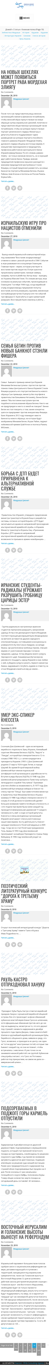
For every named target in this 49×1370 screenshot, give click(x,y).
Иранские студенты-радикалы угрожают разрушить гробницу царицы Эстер (21, 592)
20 (25, 1350)
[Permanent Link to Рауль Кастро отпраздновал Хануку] (24, 974)
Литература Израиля (12, 36)
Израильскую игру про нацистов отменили (23, 225)
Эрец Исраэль (24, 39)
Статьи (16, 29)
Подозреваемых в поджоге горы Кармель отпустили (24, 1113)
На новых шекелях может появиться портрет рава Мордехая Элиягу (24, 79)
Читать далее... (7, 181)
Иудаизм (35, 32)
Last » (38, 1351)
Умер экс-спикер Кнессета (17, 717)
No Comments (7, 92)
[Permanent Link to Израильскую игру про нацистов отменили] (24, 217)
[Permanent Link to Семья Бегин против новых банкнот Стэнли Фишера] (24, 340)
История (25, 32)
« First (16, 1346)
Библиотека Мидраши (11, 32)
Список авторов (39, 36)
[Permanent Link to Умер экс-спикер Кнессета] (24, 709)
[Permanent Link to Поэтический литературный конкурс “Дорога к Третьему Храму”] (24, 880)
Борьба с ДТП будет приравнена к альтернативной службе (20, 481)
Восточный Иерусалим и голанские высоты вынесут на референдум (25, 1231)
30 (30, 1350)
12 (43, 1345)
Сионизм (26, 36)
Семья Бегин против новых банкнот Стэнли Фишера (24, 350)
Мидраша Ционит (21, 99)
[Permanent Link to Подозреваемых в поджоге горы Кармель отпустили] (24, 1103)
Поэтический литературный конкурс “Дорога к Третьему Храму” (24, 893)
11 (39, 1345)
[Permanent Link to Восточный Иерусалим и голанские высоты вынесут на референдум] (24, 1221)
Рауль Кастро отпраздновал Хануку (23, 982)
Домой (8, 29)
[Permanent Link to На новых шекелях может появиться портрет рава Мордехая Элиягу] (24, 66)
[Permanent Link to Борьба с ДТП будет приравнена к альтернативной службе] (24, 468)
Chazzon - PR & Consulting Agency (29, 1363)
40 (34, 1350)
